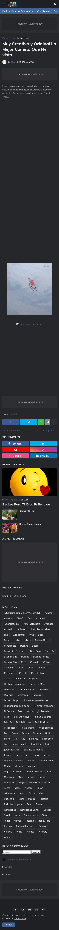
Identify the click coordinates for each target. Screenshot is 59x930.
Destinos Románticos (14, 684)
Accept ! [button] (9, 924)
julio (28, 755)
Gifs (23, 738)
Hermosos (47, 738)
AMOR (20, 618)
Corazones (9, 673)
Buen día (49, 651)
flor (5, 733)
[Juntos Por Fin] (9, 515)
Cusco (7, 678)
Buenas (25, 656)
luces (46, 755)
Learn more (20, 918)
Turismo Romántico (25, 826)
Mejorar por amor (13, 771)
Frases (25, 733)
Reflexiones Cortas (29, 809)
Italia (47, 744)
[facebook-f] (15, 910)
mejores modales (34, 771)
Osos (42, 793)
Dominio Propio (11, 700)
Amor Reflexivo (12, 623)
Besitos (24, 645)
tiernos (17, 820)
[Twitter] (28, 422)
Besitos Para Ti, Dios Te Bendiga (26, 504)
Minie (20, 777)
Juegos (7, 755)
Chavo (20, 667)
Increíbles (36, 744)
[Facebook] (11, 422)
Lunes (31, 760)
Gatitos (48, 733)
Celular (46, 662)
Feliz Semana (27, 727)
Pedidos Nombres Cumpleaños (17, 11)
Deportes (34, 678)
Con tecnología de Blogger (19, 859)
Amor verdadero (32, 623)
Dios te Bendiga (26, 689)
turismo (8, 826)
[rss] (43, 910)
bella (17, 640)
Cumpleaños (43, 11)
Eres (20, 711)
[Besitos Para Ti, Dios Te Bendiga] (29, 482)
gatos (7, 738)
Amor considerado (37, 618)
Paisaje (31, 799)
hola (6, 744)
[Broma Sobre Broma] (9, 528)
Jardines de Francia (33, 749)
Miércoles (9, 777)
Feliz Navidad (41, 722)
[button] (3, 4)
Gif (15, 738)
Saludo (7, 815)
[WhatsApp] (41, 422)
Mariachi (19, 766)
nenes (7, 788)
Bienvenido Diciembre (15, 651)
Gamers (37, 733)
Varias (42, 826)
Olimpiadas (9, 793)
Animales (22, 629)
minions (31, 777)
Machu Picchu (46, 760)
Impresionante (20, 744)
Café (23, 662)
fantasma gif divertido (38, 711)
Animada (48, 623)
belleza (27, 640)
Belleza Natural (43, 640)
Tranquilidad (44, 820)
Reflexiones (10, 809)
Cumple (23, 673)
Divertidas (44, 689)
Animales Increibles (40, 629)
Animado (8, 629)
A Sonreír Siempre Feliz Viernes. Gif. (22, 613)
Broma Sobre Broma (30, 524)
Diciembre (9, 689)
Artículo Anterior (12, 431)
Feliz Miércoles (23, 722)
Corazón (42, 667)
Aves (31, 634)
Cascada (34, 662)
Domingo (36, 695)
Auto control (18, 634)
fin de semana (46, 727)
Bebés (7, 640)
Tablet (45, 815)
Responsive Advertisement (29, 23)
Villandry (42, 831)
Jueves (18, 755)
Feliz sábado (10, 727)
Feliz (6, 716)
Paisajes (44, 799)
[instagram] (43, 449)
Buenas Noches (41, 656)
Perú (29, 804)
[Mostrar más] (54, 422)
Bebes (41, 634)
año (6, 634)
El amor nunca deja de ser (17, 706)
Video (19, 831)
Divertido (8, 695)
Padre (21, 799)
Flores (15, 733)
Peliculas (8, 804)
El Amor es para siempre (36, 700)
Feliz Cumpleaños (42, 716)
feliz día (8, 722)
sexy (17, 815)
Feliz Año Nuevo (21, 716)
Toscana (29, 820)
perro (19, 804)
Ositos (32, 793)
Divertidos (24, 38)
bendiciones (10, 645)
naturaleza (34, 782)
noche (17, 788)
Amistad (8, 618)
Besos (35, 645)
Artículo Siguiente (46, 431)
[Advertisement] (29, 134)
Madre (7, 766)
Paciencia (9, 799)
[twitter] (43, 443)
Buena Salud (10, 656)
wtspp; (7, 837)
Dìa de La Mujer (38, 684)
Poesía (39, 804)
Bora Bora (35, 651)
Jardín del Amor (12, 749)
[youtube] (15, 449)
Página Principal (10, 38)
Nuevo (40, 788)
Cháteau (8, 667)
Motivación (9, 782)
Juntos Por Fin (26, 511)
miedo (50, 771)
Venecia (8, 831)
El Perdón (9, 711)
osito (22, 793)
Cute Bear (20, 678)
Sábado (47, 809)
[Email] (47, 422)
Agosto (48, 613)
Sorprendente (31, 815)
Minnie (42, 777)
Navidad (48, 782)
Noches (28, 788)
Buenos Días (10, 662)
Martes (31, 766)
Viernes (30, 831)
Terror (7, 820)
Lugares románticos (14, 760)
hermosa (33, 738)
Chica (30, 667)
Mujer (22, 782)
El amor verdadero (43, 706)
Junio (36, 755)
